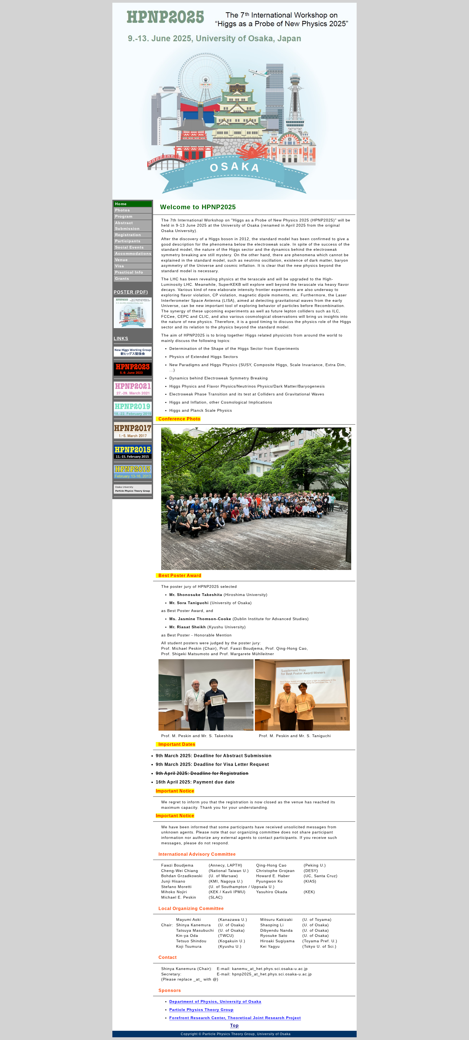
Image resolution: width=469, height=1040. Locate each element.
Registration (128, 235)
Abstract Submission (127, 226)
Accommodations (133, 253)
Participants (128, 241)
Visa (119, 266)
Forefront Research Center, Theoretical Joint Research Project (235, 1018)
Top (234, 1025)
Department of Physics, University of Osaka (215, 1001)
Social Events (129, 247)
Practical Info (129, 272)
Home (121, 204)
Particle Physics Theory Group (201, 1009)
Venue (121, 260)
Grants (122, 278)
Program (123, 216)
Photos (122, 210)
